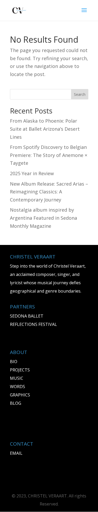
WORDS (17, 386)
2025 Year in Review (32, 173)
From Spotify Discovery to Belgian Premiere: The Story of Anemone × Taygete (48, 155)
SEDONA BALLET (26, 316)
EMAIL (16, 453)
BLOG (15, 403)
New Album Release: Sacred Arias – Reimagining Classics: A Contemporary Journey (49, 192)
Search (79, 94)
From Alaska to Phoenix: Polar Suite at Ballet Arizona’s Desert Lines (45, 129)
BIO (13, 361)
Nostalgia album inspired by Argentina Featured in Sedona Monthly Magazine (43, 218)
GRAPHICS (20, 395)
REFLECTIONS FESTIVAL (33, 324)
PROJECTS (20, 370)
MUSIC (16, 378)
